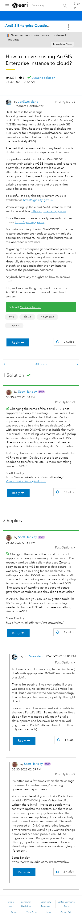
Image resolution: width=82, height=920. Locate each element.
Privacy (14, 912)
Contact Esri (65, 912)
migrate (14, 325)
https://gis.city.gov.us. (38, 200)
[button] (65, 102)
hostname (47, 317)
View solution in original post (26, 481)
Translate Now (62, 44)
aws (11, 317)
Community (38, 5)
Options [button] (69, 27)
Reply (16, 343)
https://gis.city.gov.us (29, 222)
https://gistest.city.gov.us (48, 211)
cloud (27, 317)
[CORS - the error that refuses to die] (5, 364)
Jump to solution (43, 78)
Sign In (77, 6)
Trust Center (32, 912)
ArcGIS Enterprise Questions (27, 26)
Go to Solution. (30, 307)
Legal (49, 912)
